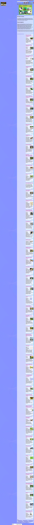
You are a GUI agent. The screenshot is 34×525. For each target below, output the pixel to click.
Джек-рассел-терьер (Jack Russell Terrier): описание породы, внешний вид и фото (29, 436)
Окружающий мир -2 (25, 520)
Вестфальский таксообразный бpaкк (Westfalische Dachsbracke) (29, 106)
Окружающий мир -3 (30, 520)
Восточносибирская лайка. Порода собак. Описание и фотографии (29, 56)
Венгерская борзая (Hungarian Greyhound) (29, 144)
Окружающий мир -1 (19, 520)
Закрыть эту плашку (19, 524)
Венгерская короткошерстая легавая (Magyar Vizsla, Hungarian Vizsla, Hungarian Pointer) (29, 155)
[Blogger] (25, 2)
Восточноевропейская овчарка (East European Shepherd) (29, 45)
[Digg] (26, 2)
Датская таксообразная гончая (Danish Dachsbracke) (29, 417)
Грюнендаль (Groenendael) (29, 230)
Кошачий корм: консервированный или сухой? (29, 135)
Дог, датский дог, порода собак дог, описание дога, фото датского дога (29, 511)
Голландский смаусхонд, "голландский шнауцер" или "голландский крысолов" (29, 376)
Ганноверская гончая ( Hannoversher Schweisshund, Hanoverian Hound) (29, 316)
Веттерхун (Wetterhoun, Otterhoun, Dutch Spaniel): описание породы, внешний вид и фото (29, 97)
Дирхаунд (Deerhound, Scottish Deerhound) (29, 446)
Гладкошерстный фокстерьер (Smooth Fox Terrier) (29, 276)
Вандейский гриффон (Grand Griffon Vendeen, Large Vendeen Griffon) (29, 76)
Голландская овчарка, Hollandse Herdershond (29, 386)
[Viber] (30, 2)
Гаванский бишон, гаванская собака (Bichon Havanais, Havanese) (29, 306)
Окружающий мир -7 (20, 521)
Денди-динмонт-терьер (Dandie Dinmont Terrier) (29, 426)
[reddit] (27, 2)
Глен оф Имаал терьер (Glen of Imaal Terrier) (29, 266)
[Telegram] (32, 2)
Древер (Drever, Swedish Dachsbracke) (29, 465)
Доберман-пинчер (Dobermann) (28, 502)
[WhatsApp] (31, 2)
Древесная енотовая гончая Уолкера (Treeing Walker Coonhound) (29, 474)
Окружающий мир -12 (20, 522)
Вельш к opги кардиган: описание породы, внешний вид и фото (29, 200)
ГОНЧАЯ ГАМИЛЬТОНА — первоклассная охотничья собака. (29, 365)
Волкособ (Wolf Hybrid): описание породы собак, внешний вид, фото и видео (29, 210)
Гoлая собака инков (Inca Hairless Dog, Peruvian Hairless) (29, 258)
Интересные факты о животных (27, 0)
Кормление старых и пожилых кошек (28, 239)
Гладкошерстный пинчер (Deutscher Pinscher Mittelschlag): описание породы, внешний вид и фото (29, 335)
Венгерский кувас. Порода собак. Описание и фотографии (29, 190)
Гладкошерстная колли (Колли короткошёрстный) (29, 355)
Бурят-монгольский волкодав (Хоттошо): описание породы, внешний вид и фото (29, 36)
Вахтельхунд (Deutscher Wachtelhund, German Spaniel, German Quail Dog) (29, 86)
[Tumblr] (29, 2)
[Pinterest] (33, 2)
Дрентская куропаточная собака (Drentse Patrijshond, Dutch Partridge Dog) (29, 483)
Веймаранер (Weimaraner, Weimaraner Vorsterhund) (29, 115)
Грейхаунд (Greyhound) (29, 326)
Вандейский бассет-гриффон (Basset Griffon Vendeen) (29, 67)
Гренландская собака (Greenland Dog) (28, 221)
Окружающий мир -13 (25, 522)
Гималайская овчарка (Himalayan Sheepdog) (29, 286)
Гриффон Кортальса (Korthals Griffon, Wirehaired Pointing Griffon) (29, 248)
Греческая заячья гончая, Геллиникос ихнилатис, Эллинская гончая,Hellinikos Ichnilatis (29, 395)
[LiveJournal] (28, 2)
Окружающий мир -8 (26, 521)
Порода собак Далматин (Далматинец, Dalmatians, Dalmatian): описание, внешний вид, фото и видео (29, 406)
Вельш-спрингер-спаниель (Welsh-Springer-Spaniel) (29, 165)
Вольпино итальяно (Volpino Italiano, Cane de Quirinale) (29, 125)
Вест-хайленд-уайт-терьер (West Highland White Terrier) (29, 183)
